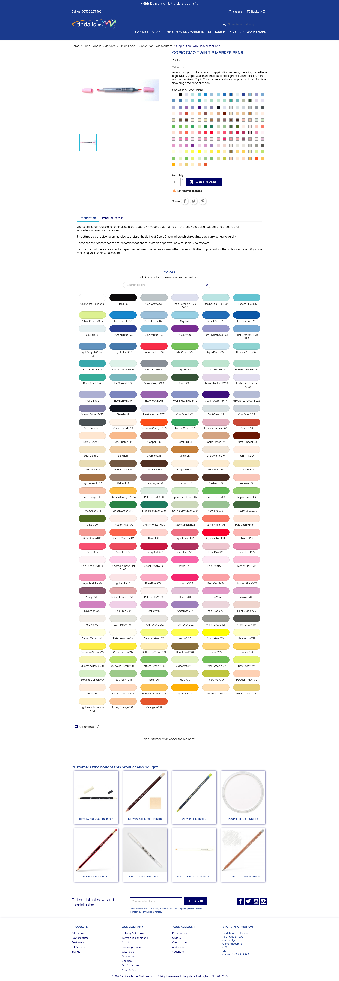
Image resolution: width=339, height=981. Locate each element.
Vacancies (128, 951)
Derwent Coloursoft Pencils (145, 818)
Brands (76, 951)
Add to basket (204, 182)
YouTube (255, 901)
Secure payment (132, 947)
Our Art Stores (130, 965)
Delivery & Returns (133, 933)
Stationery (217, 32)
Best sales (78, 942)
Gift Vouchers (80, 947)
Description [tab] (88, 218)
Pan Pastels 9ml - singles (243, 818)
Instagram (263, 901)
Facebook (240, 901)
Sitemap (127, 960)
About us (127, 942)
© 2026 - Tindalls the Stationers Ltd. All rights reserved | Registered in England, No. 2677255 (170, 976)
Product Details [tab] (112, 218)
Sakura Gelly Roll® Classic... (145, 876)
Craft (157, 32)
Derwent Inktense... (194, 818)
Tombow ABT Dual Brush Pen (96, 818)
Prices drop (78, 933)
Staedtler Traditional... (96, 876)
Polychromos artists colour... (194, 876)
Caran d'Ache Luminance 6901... (243, 876)
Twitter (248, 901)
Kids (233, 32)
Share (184, 201)
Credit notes (180, 942)
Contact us (128, 956)
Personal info (180, 933)
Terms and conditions (135, 937)
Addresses (178, 947)
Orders (176, 937)
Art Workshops (253, 32)
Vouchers (178, 951)
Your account (183, 927)
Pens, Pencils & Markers (185, 32)
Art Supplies (138, 32)
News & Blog (129, 970)
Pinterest (202, 201)
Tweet (193, 201)
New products (80, 937)
